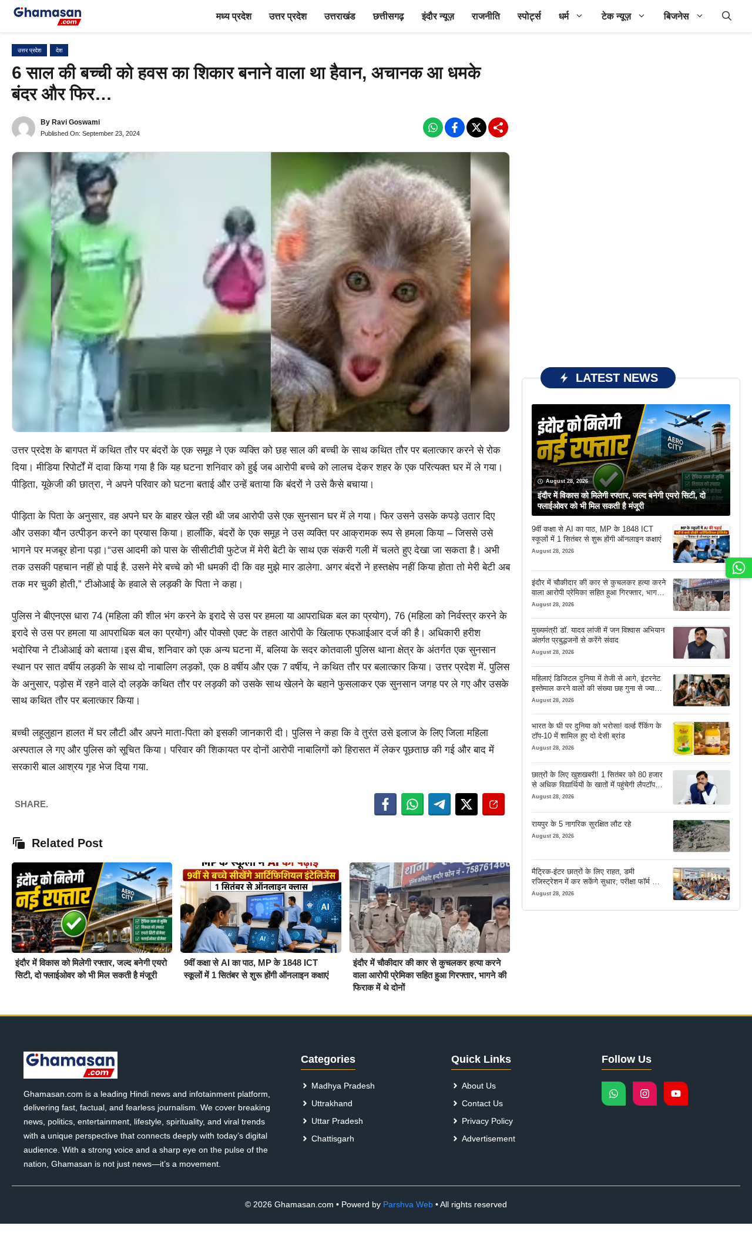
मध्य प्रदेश (233, 16)
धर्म (564, 16)
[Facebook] (433, 127)
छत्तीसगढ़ (388, 16)
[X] (476, 127)
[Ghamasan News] (47, 16)
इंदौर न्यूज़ (438, 16)
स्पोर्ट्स (529, 16)
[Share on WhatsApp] (412, 804)
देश (59, 50)
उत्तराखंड (339, 16)
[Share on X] (466, 804)
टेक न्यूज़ (616, 16)
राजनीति (486, 16)
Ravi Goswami (76, 122)
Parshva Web (408, 1204)
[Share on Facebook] (385, 804)
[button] (726, 16)
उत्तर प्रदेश (288, 16)
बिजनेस (676, 16)
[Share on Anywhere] (493, 804)
